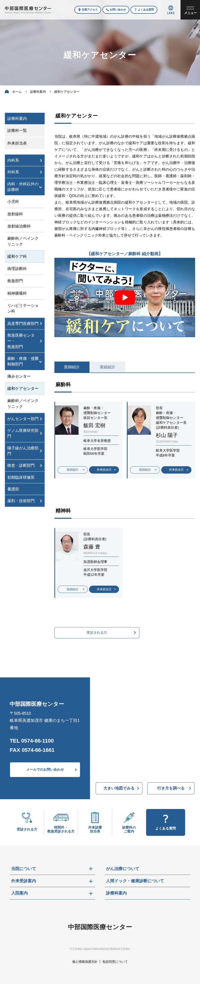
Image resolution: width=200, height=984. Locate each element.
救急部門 (15, 281)
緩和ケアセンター (23, 388)
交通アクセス (90, 9)
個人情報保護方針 (85, 961)
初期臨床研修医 (21, 477)
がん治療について (122, 868)
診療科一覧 (17, 130)
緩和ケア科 (17, 256)
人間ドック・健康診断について (135, 880)
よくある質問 (146, 9)
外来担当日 (104, 469)
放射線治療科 (19, 226)
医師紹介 (72, 367)
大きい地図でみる (119, 788)
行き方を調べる (171, 788)
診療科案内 (38, 91)
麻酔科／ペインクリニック (23, 241)
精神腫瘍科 (17, 293)
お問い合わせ (118, 9)
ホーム (17, 91)
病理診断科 (17, 269)
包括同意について (115, 961)
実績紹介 (107, 367)
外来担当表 (17, 143)
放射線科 (15, 214)
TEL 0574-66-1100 (32, 741)
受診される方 (97, 632)
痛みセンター (19, 376)
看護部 (13, 489)
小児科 (13, 201)
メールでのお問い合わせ (45, 769)
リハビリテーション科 (23, 308)
